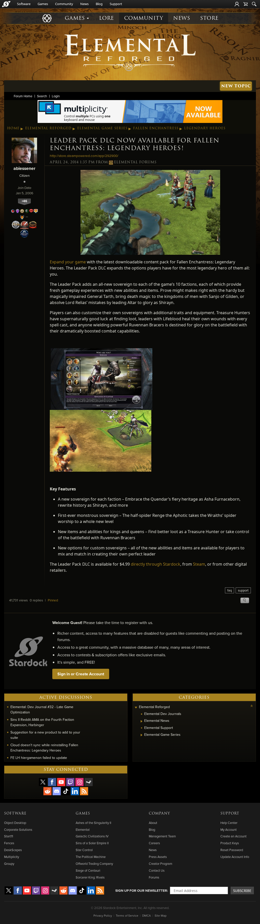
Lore (106, 18)
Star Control (84, 850)
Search (42, 96)
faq (229, 590)
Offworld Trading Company (94, 863)
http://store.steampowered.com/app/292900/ (84, 155)
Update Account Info (234, 856)
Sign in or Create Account (80, 674)
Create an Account (233, 836)
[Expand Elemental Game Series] (141, 735)
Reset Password (231, 850)
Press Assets (158, 856)
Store (209, 18)
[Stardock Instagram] (79, 782)
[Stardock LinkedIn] (74, 791)
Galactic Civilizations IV (92, 836)
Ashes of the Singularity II (93, 822)
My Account (228, 829)
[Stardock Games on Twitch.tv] (70, 782)
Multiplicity (11, 856)
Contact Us (157, 870)
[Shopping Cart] (245, 4)
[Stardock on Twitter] (42, 782)
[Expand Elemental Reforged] (136, 707)
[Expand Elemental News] (141, 721)
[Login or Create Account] (237, 4)
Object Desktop (15, 822)
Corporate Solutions (18, 829)
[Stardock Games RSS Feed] (84, 791)
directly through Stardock (155, 564)
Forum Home (23, 96)
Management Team (162, 836)
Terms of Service (127, 915)
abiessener (24, 168)
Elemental (83, 829)
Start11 (8, 836)
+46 (24, 201)
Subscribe (242, 890)
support (243, 590)
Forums (154, 877)
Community (64, 4)
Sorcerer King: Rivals (90, 877)
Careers (154, 843)
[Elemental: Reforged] (130, 52)
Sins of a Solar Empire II (92, 843)
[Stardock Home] (6, 4)
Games (43, 4)
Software (23, 4)
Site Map (161, 915)
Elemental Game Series (102, 128)
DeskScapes (13, 850)
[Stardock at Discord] (56, 791)
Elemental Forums (135, 162)
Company (159, 813)
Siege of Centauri (88, 870)
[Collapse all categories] (252, 705)
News (84, 4)
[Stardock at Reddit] (47, 791)
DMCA (146, 915)
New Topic (236, 86)
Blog (99, 4)
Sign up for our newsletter (141, 890)
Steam (199, 564)
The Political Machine (91, 856)
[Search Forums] (254, 4)
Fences (9, 843)
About (153, 822)
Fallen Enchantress (155, 128)
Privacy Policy (102, 915)
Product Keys (229, 843)
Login (56, 96)
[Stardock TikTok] (65, 791)
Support (116, 4)
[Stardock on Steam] (88, 782)
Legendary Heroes (204, 128)
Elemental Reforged (48, 128)
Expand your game (68, 262)
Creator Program (160, 863)
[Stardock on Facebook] (52, 782)
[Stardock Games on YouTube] (61, 782)
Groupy (9, 863)
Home (13, 128)
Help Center (228, 822)
